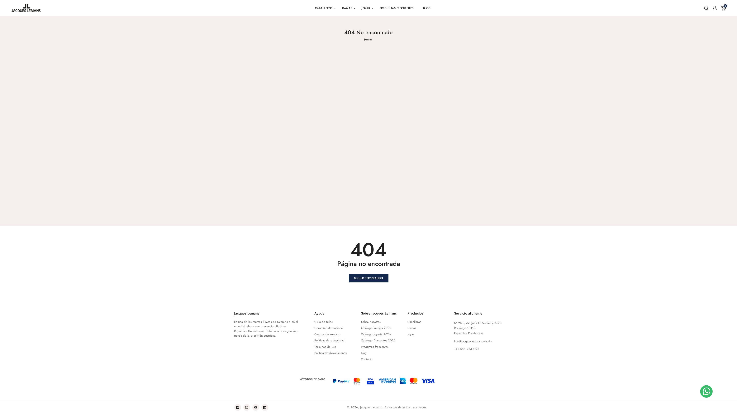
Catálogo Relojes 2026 (376, 328)
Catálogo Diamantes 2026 (378, 340)
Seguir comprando (368, 278)
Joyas (366, 8)
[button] (706, 8)
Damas (347, 8)
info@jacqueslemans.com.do (473, 341)
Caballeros (324, 8)
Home (368, 39)
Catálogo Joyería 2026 (376, 334)
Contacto (367, 359)
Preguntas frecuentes (375, 347)
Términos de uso (325, 347)
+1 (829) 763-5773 (466, 349)
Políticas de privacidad (329, 340)
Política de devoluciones (330, 353)
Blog (364, 353)
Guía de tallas (323, 322)
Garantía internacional (328, 328)
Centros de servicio (327, 334)
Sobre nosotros (371, 322)
